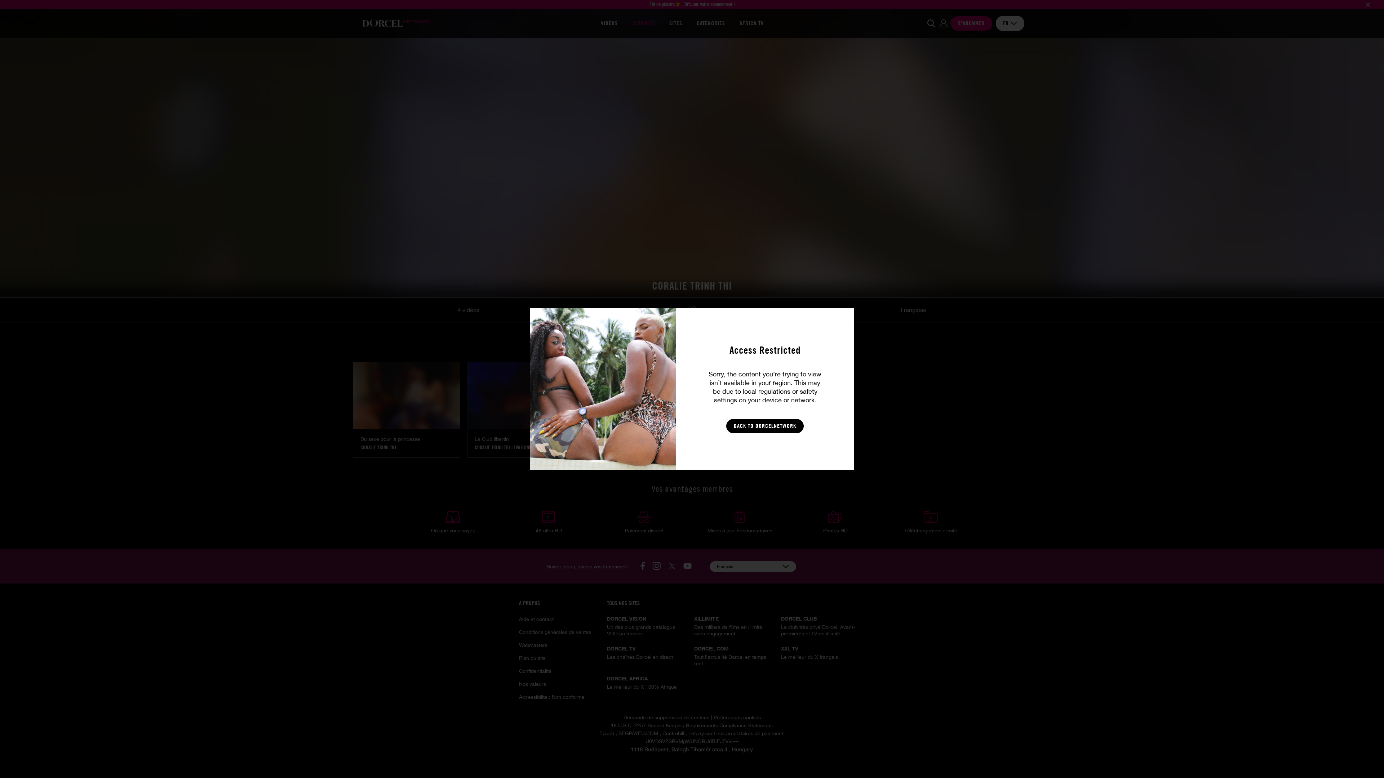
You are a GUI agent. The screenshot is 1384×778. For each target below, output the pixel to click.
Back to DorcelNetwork (765, 425)
